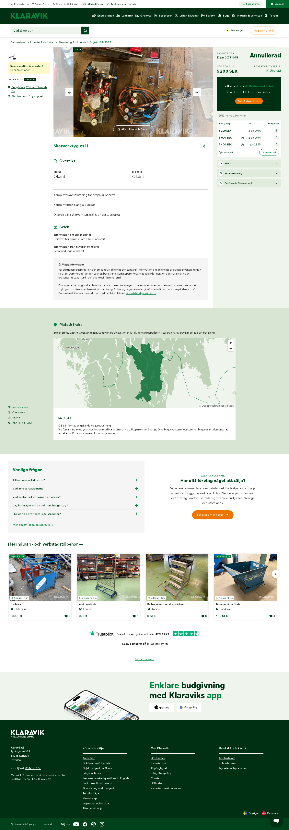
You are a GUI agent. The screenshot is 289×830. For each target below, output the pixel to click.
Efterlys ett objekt (94, 808)
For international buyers (97, 783)
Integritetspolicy (161, 773)
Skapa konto (253, 4)
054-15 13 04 (33, 768)
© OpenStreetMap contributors (217, 405)
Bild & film (20, 407)
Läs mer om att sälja (210, 514)
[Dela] (204, 146)
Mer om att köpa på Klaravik (31, 524)
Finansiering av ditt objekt (98, 788)
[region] (144, 373)
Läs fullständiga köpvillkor (141, 293)
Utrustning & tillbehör (72, 42)
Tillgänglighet (159, 768)
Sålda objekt (238, 30)
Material (47, 824)
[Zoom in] (231, 343)
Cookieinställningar (67, 4)
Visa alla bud (269, 152)
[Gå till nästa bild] (276, 574)
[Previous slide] (69, 92)
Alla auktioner (95, 4)
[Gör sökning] (85, 30)
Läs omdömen (144, 659)
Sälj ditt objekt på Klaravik (98, 768)
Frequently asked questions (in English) (106, 778)
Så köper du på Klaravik (96, 763)
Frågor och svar (92, 773)
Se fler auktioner (20, 69)
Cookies (156, 778)
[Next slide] (197, 92)
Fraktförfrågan (91, 793)
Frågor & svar (42, 4)
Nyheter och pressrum (233, 768)
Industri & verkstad (42, 42)
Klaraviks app (90, 798)
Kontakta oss (21, 4)
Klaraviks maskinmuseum (166, 788)
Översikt (19, 412)
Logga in (279, 4)
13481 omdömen (157, 644)
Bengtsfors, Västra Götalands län (29, 89)
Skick (16, 417)
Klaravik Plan (158, 763)
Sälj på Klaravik (246, 101)
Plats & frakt (22, 422)
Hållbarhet (157, 783)
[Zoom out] (231, 348)
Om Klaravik (158, 758)
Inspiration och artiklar (96, 803)
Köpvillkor (89, 758)
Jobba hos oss (227, 763)
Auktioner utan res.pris (123, 4)
